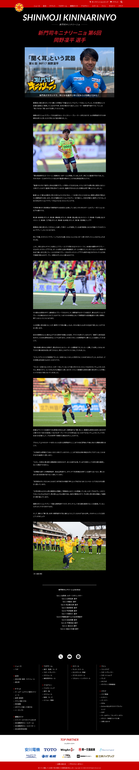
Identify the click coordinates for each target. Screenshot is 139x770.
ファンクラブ (105, 669)
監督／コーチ (48, 697)
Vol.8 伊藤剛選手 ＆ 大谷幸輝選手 (69, 617)
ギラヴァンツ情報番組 (108, 684)
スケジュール (48, 675)
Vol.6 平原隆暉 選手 (69, 611)
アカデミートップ (49, 688)
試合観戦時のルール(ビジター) (25, 726)
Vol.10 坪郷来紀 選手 (69, 623)
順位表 (17, 682)
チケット (115, 2)
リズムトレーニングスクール (81, 678)
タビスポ (104, 681)
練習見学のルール (49, 678)
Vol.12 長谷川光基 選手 (69, 629)
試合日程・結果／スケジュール (25, 679)
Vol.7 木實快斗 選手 (69, 613)
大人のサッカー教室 (79, 672)
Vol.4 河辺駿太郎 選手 (69, 604)
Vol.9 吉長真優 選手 (69, 620)
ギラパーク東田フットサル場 (110, 718)
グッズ (103, 678)
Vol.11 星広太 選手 (69, 626)
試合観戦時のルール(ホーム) (24, 723)
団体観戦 (18, 704)
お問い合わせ (105, 721)
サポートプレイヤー (50, 672)
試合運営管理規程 (21, 729)
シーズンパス (19, 710)
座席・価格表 (19, 698)
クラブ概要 (104, 694)
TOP (16, 669)
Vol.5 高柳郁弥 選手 (69, 607)
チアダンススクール (79, 675)
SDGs (103, 703)
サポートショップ (106, 675)
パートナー (104, 700)
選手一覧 (47, 691)
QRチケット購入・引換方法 (23, 707)
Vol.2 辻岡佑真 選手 (69, 598)
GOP (102, 712)
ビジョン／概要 (49, 700)
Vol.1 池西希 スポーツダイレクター (70, 595)
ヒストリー (104, 697)
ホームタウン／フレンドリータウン (112, 715)
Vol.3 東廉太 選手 (69, 601)
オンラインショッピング (100, 2)
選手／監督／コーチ (50, 669)
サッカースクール (78, 669)
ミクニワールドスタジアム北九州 (25, 720)
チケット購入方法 (20, 701)
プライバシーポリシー (76, 764)
